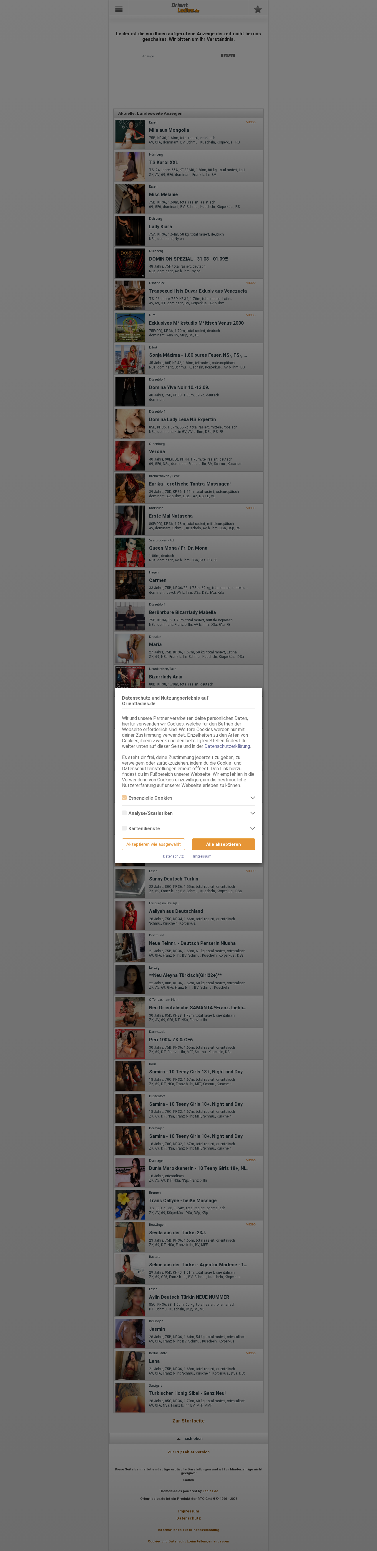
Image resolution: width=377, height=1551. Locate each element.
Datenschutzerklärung (227, 746)
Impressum (202, 856)
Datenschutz (173, 856)
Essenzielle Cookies (150, 798)
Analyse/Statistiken (150, 813)
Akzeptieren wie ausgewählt (153, 844)
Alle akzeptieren (223, 844)
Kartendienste (144, 828)
